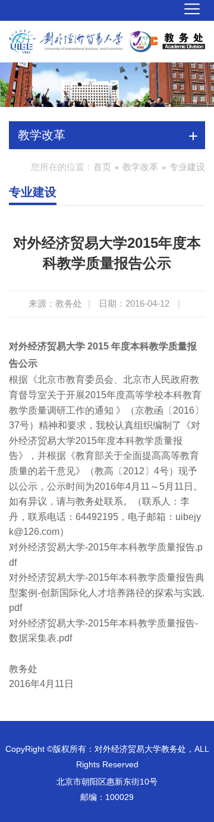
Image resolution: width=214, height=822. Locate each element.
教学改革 (140, 167)
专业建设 (187, 167)
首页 (102, 167)
